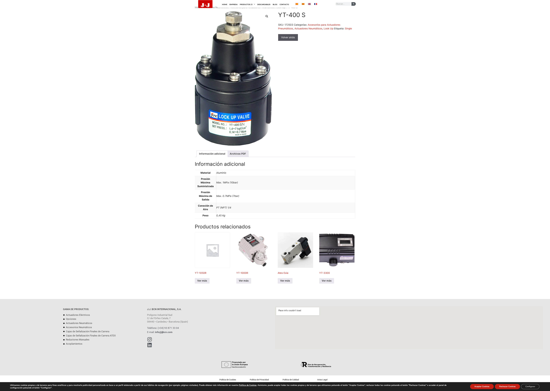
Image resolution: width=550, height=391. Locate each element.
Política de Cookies (248, 385)
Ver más (202, 280)
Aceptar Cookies (481, 386)
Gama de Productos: (76, 309)
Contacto (284, 4)
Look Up (328, 28)
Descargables (263, 4)
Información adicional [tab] (212, 153)
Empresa (233, 4)
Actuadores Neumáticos (308, 28)
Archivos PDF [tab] (238, 153)
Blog (275, 4)
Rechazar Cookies (507, 386)
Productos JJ (246, 4)
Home (224, 4)
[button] (266, 16)
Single (348, 28)
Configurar (530, 386)
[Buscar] (353, 4)
